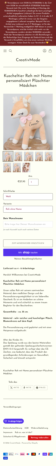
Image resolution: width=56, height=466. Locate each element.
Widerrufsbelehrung (39, 428)
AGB (26, 428)
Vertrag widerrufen (39, 438)
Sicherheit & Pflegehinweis (14, 437)
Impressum (8, 432)
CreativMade (28, 60)
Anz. (30, 176)
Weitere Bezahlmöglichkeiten (28, 259)
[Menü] (5, 51)
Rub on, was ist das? (23, 432)
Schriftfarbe (9, 191)
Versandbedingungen (12, 407)
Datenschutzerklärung (12, 428)
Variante (7, 204)
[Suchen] (10, 50)
